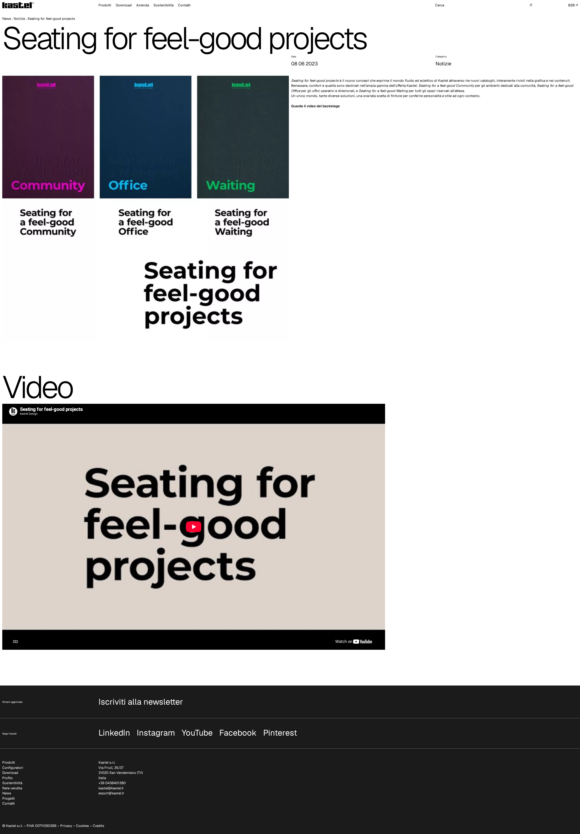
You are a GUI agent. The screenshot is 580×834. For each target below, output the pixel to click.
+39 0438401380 (112, 783)
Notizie (19, 18)
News (6, 18)
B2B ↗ (573, 5)
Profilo (7, 778)
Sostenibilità (164, 5)
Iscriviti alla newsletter (140, 701)
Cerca (439, 5)
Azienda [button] (142, 5)
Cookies (82, 826)
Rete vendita (12, 788)
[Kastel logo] (18, 5)
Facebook (238, 733)
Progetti (8, 798)
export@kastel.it (111, 793)
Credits (98, 826)
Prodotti (8, 762)
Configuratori (12, 767)
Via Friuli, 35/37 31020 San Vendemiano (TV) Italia (120, 772)
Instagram (156, 733)
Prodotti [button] (104, 5)
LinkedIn (114, 733)
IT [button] (531, 5)
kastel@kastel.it (111, 788)
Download (124, 5)
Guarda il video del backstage (315, 106)
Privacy (66, 826)
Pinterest (280, 733)
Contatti (184, 5)
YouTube (197, 733)
